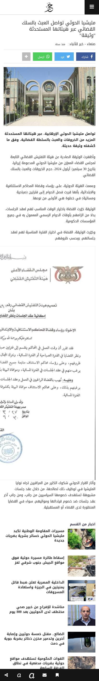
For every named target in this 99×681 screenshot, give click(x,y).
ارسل (41, 57)
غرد (63, 57)
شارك (85, 57)
